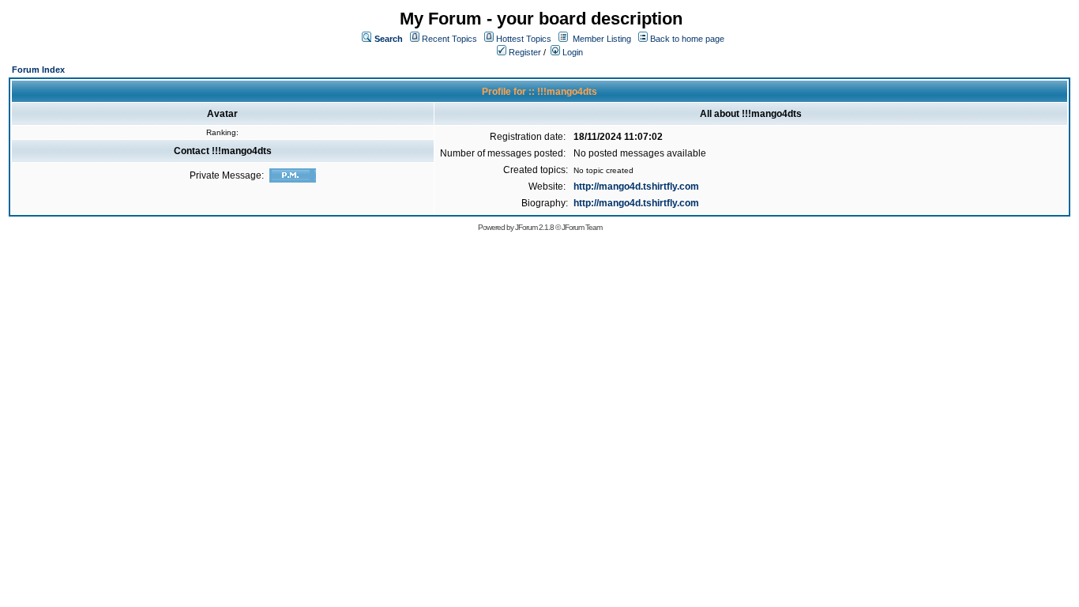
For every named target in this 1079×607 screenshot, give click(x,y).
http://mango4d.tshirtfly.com (636, 186)
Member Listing (602, 38)
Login (571, 52)
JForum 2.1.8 (534, 227)
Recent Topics (449, 38)
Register (523, 52)
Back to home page (687, 38)
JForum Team (582, 227)
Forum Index (38, 69)
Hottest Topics (523, 38)
